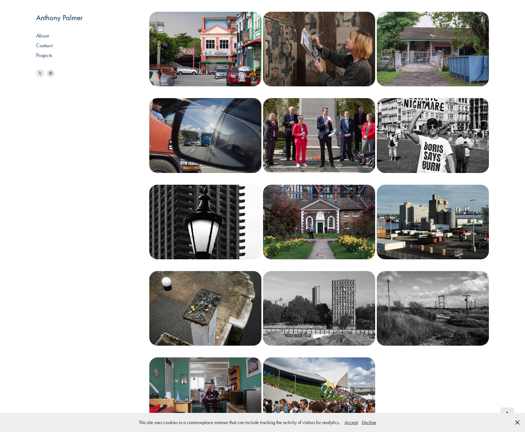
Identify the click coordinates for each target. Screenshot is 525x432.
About (42, 35)
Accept (351, 422)
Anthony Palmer (59, 17)
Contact (44, 45)
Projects (44, 55)
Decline (369, 422)
